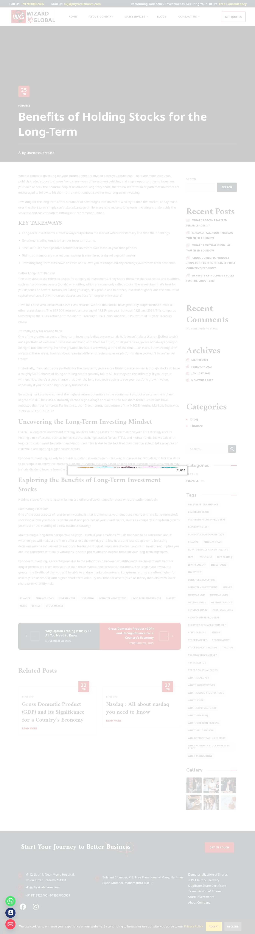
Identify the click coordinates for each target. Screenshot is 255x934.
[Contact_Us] (10, 913)
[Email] (10, 924)
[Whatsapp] (10, 901)
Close (181, 470)
